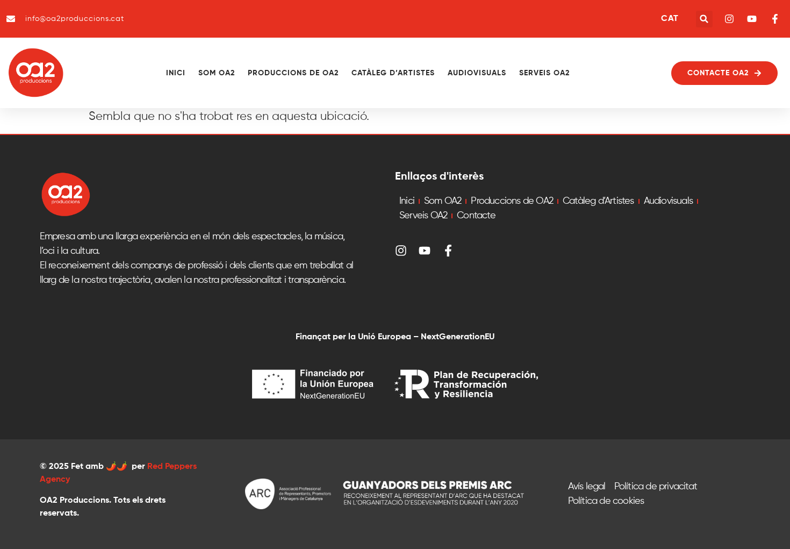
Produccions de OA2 (293, 73)
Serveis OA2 (544, 73)
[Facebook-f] (448, 250)
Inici (175, 73)
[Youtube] (424, 250)
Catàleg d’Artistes (393, 73)
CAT (669, 19)
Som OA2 (216, 73)
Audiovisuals (477, 73)
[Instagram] (401, 250)
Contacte (476, 215)
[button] (704, 19)
